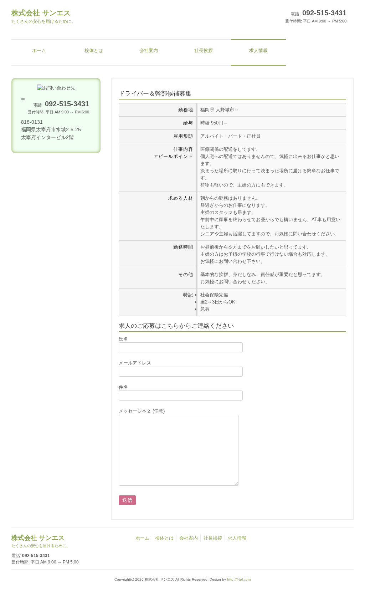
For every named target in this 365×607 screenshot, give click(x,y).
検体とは (164, 538)
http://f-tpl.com (239, 579)
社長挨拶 (213, 538)
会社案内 (188, 538)
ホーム (142, 538)
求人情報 (237, 538)
